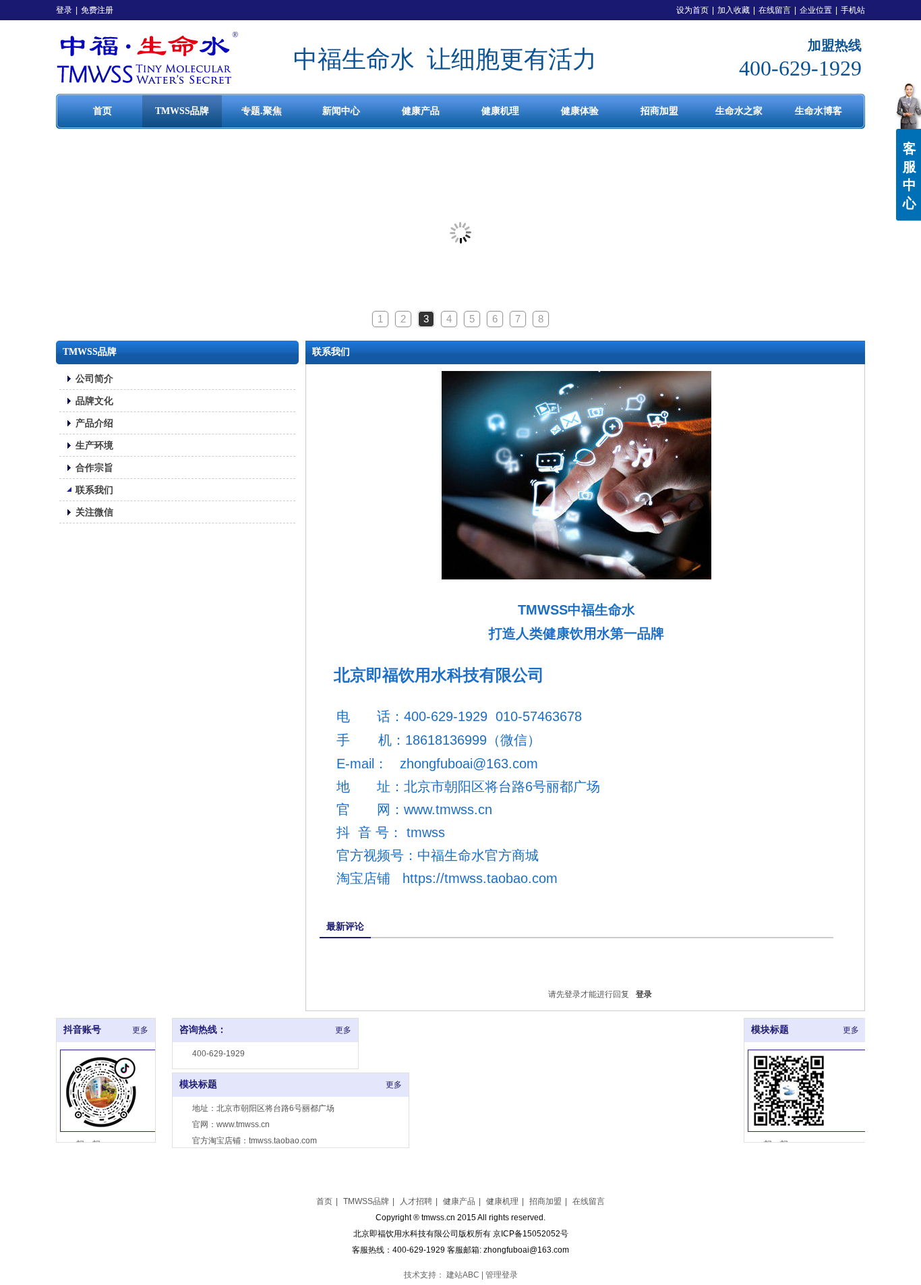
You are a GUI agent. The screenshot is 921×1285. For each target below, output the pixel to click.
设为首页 (692, 10)
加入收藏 (733, 10)
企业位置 (816, 10)
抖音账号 (82, 1030)
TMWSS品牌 (366, 1201)
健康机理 (502, 1201)
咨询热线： (203, 1030)
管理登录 (501, 1275)
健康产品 (459, 1201)
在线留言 (775, 10)
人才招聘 (416, 1201)
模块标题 (198, 1084)
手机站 (853, 10)
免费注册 (97, 10)
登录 (64, 10)
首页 (324, 1201)
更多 (343, 1030)
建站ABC (462, 1275)
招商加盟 (545, 1201)
